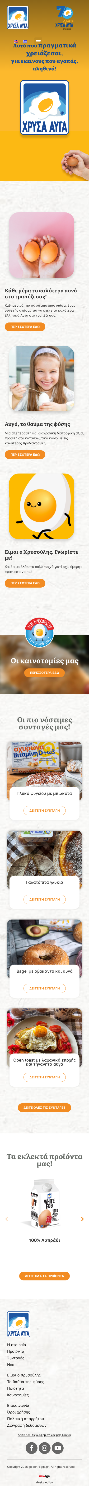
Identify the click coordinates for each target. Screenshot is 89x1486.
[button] (38, 41)
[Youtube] (58, 1448)
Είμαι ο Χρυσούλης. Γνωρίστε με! (42, 554)
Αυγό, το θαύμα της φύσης (37, 423)
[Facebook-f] (31, 1448)
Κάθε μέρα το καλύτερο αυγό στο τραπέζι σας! (41, 293)
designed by (44, 1482)
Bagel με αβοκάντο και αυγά (45, 971)
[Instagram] (45, 1448)
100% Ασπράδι (44, 1240)
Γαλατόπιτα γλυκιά (44, 882)
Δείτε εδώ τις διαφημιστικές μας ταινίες (44, 1435)
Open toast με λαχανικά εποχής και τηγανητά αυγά (44, 1062)
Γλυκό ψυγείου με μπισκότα (44, 793)
